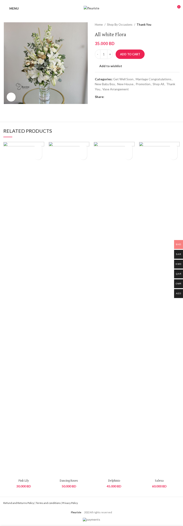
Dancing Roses (69, 480)
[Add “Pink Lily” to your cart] (38, 156)
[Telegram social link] (128, 97)
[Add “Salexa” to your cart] (173, 156)
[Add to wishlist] (38, 148)
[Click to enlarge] (11, 97)
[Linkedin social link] (123, 97)
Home (99, 24)
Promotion (143, 84)
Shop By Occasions (120, 24)
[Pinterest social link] (118, 97)
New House (125, 84)
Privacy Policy (70, 502)
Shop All (158, 84)
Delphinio (114, 480)
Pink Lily (24, 480)
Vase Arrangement (115, 89)
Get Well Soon (123, 79)
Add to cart (130, 54)
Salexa (159, 480)
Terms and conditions (48, 502)
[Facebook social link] (107, 97)
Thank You (144, 24)
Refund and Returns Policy (18, 502)
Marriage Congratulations (153, 79)
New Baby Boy (105, 84)
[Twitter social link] (113, 97)
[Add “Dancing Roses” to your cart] (83, 156)
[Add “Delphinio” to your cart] (128, 156)
